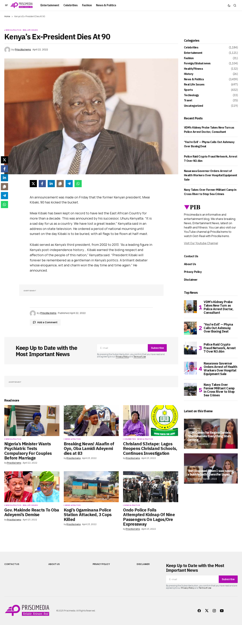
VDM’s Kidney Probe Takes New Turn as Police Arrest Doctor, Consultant (218, 307)
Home (7, 16)
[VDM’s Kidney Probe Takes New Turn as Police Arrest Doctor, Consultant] (190, 306)
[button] (6, 5)
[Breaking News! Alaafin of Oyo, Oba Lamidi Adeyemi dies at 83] (91, 420)
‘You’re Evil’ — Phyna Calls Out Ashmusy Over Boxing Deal (218, 328)
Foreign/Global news (197, 63)
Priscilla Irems (195, 478)
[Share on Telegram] (69, 183)
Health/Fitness (193, 68)
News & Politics (13, 30)
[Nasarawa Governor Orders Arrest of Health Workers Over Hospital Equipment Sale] (190, 368)
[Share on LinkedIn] (51, 183)
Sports (188, 90)
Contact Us (191, 256)
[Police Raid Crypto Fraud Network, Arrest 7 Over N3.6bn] (190, 348)
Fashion (189, 58)
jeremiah (192, 444)
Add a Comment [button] (47, 322)
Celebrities (130, 439)
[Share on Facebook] (42, 183)
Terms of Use (139, 356)
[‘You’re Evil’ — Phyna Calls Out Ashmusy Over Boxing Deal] (190, 328)
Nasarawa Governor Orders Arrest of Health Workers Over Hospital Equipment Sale (210, 175)
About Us (190, 264)
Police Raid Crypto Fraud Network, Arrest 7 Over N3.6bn (220, 348)
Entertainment (193, 53)
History (188, 74)
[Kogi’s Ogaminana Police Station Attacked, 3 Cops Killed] (91, 486)
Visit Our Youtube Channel (201, 243)
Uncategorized (193, 105)
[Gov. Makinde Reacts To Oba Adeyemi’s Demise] (31, 486)
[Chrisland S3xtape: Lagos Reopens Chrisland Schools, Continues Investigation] (150, 420)
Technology (191, 95)
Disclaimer (191, 279)
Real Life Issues (30, 30)
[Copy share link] (60, 183)
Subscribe (157, 348)
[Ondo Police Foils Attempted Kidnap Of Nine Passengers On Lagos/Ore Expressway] (150, 486)
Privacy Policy (122, 356)
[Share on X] (33, 183)
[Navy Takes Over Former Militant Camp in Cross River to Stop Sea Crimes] (190, 389)
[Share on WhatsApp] (78, 183)
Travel (188, 100)
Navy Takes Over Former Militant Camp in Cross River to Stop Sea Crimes (219, 390)
